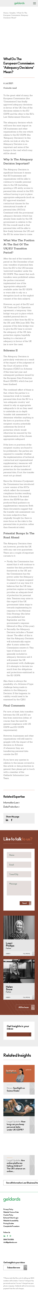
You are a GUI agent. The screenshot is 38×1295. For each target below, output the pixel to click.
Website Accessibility (10, 1221)
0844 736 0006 (8, 1239)
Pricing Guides (8, 1223)
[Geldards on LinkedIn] (7, 820)
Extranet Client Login (10, 1218)
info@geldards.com (10, 1242)
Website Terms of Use (11, 1212)
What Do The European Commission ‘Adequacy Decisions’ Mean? (15, 15)
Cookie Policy (8, 1215)
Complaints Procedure (11, 1226)
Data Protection (10, 806)
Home (5, 13)
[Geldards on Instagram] (10, 1236)
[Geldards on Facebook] (12, 820)
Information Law (10, 802)
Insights (12, 13)
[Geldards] (19, 3)
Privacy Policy (8, 1209)
